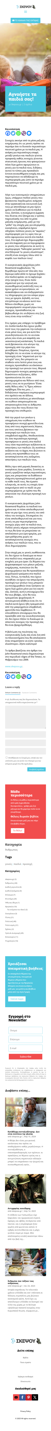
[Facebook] (7, 133)
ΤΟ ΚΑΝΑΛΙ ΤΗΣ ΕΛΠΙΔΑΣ (27, 20)
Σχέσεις (8, 929)
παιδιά (17, 864)
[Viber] (23, 133)
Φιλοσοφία (10, 937)
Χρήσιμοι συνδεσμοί (25, 1377)
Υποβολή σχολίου (36, 769)
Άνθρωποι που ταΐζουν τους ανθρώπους (21, 1282)
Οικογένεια (10, 913)
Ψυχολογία (10, 941)
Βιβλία (25, 1358)
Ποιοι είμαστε (25, 1362)
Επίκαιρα (9, 895)
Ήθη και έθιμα (11, 902)
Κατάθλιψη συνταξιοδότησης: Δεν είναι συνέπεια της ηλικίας (24, 1133)
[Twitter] (13, 133)
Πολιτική (9, 921)
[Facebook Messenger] (29, 133)
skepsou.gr (9, 879)
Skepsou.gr (16, 104)
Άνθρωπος (11, 849)
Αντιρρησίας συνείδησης (19, 1208)
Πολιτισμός (10, 925)
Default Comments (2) (12, 693)
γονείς (8, 864)
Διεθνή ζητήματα (12, 891)
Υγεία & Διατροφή (12, 933)
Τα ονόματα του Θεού (16, 909)
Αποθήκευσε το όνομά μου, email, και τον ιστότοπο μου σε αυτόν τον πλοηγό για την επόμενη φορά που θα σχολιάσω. (23, 761)
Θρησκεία (9, 906)
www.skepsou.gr (13, 666)
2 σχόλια (28, 104)
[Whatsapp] (18, 133)
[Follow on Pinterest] (29, 1397)
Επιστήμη (9, 899)
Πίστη (7, 917)
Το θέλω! (17, 830)
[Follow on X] (35, 1397)
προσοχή (27, 864)
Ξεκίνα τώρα (16, 998)
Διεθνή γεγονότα (12, 887)
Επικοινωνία (25, 1381)
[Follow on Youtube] (16, 1397)
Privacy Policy (25, 1411)
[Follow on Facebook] (22, 1397)
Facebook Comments (29, 693)
